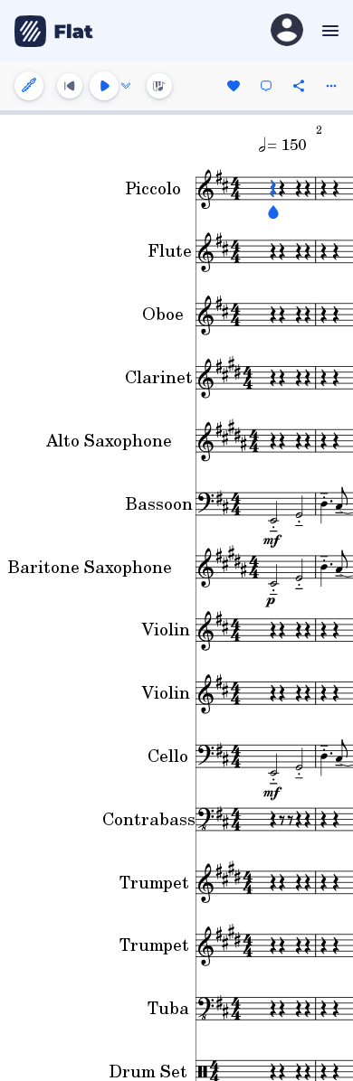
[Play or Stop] (104, 85)
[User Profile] (287, 31)
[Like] (233, 86)
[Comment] (266, 86)
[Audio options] (126, 85)
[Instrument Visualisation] (159, 86)
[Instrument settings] (28, 85)
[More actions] (331, 86)
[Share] (298, 86)
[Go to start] (69, 86)
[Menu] (328, 31)
